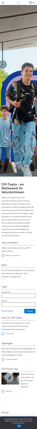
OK (19, 426)
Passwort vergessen (7, 311)
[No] (35, 423)
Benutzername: (6, 292)
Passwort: (4, 301)
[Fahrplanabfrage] (18, 3)
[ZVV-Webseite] (32, 2)
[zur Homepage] (18, 91)
